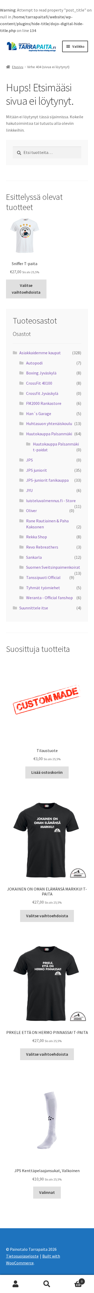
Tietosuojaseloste (22, 1256)
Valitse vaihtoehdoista (26, 289)
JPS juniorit (36, 470)
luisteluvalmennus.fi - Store (51, 500)
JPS (29, 460)
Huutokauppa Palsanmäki (49, 433)
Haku (47, 1284)
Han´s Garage (38, 413)
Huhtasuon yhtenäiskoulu (49, 423)
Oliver (31, 510)
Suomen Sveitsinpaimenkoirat (53, 567)
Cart (73, 1279)
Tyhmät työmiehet (43, 587)
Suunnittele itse (33, 607)
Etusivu (17, 67)
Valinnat (47, 1192)
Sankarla (34, 557)
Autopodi (34, 363)
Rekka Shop (36, 536)
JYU (29, 490)
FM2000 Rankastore (43, 403)
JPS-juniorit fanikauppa (47, 480)
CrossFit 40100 (39, 383)
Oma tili (15, 1284)
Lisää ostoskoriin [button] (47, 772)
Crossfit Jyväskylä (42, 393)
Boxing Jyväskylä (41, 372)
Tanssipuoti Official (43, 577)
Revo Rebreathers (42, 547)
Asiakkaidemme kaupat (40, 352)
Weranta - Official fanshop (49, 597)
